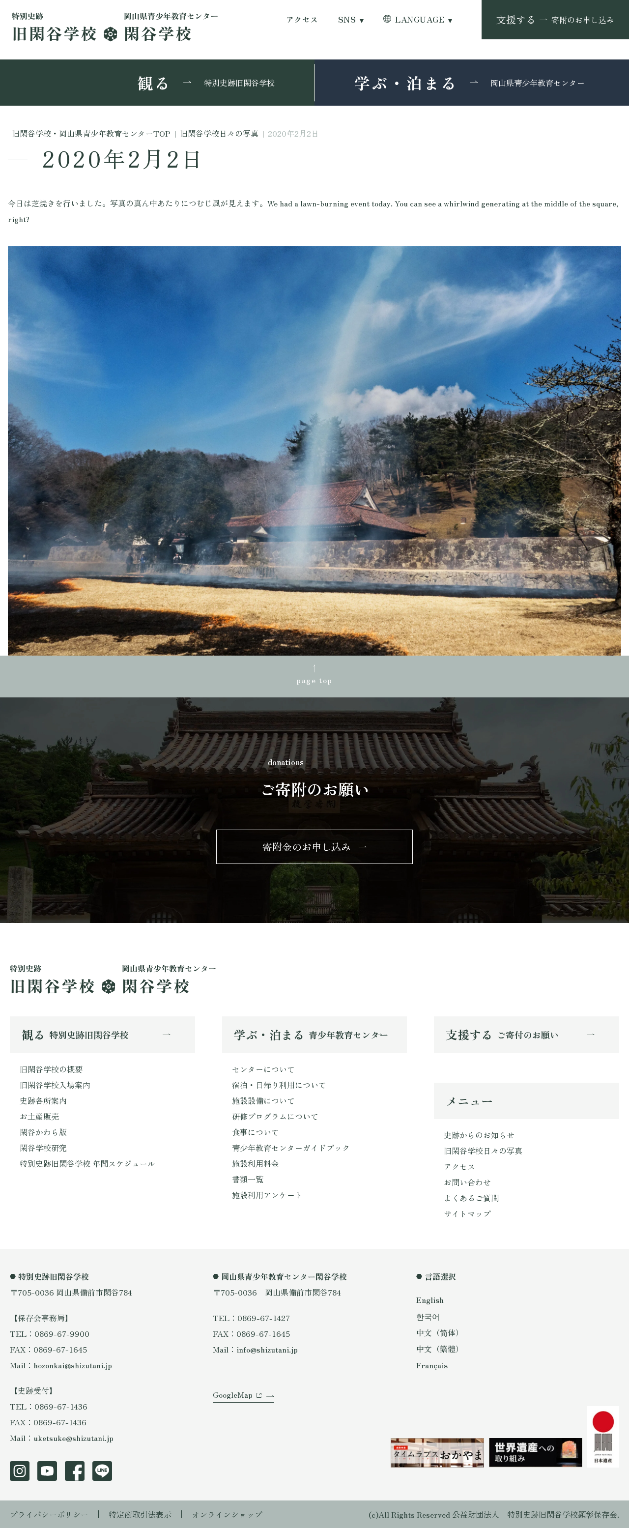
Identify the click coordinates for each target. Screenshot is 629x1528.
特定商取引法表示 (140, 1514)
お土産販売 (39, 1116)
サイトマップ (467, 1213)
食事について (255, 1132)
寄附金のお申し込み (306, 846)
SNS (347, 19)
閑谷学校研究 (43, 1147)
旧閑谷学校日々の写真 (483, 1150)
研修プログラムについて (275, 1116)
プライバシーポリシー (49, 1514)
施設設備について (263, 1100)
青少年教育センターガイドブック (291, 1147)
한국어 (428, 1316)
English (430, 1299)
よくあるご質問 (471, 1198)
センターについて (263, 1069)
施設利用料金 (255, 1163)
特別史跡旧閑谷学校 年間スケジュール (87, 1163)
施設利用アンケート (267, 1195)
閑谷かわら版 (43, 1132)
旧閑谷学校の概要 (51, 1069)
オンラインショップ (227, 1514)
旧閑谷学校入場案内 (55, 1085)
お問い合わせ (467, 1182)
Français (432, 1365)
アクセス (302, 19)
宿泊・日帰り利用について (279, 1085)
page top (314, 680)
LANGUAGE (419, 19)
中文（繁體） (439, 1349)
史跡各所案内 (43, 1100)
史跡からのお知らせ (479, 1135)
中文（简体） (439, 1332)
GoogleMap (233, 1394)
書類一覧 (247, 1179)
